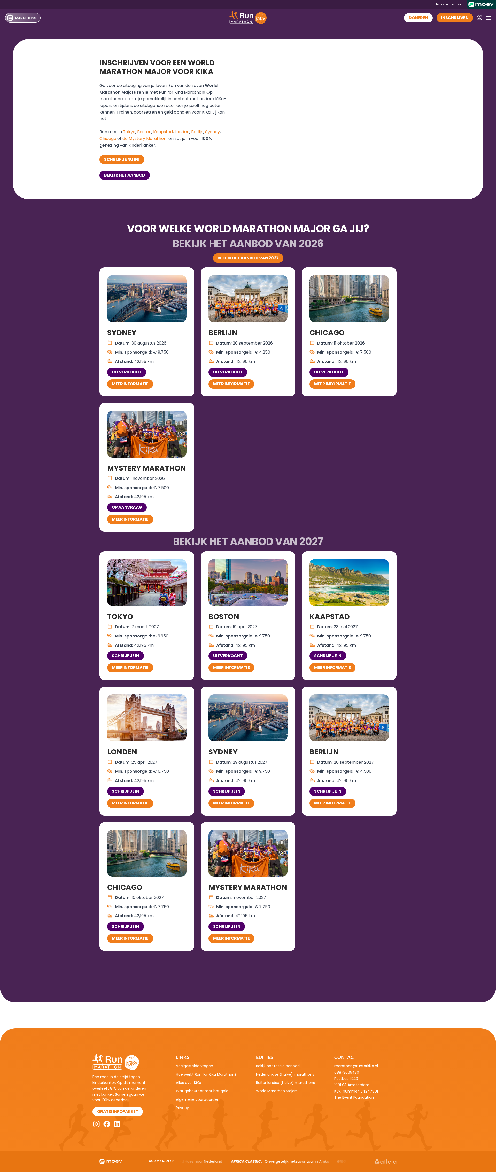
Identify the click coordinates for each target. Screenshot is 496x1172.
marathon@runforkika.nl (356, 1066)
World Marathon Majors (277, 1091)
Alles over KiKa (188, 1082)
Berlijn (197, 132)
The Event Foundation (354, 1097)
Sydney (212, 132)
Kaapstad (163, 132)
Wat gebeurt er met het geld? (203, 1091)
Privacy (182, 1107)
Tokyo (129, 132)
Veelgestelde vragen (194, 1066)
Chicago (107, 138)
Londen (182, 132)
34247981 (369, 1091)
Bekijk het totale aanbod (278, 1066)
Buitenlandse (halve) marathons (285, 1082)
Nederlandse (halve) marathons (285, 1074)
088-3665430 (346, 1072)
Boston (144, 132)
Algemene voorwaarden (197, 1099)
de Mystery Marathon (144, 138)
